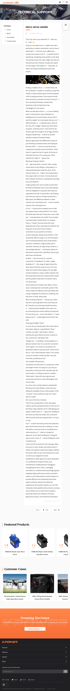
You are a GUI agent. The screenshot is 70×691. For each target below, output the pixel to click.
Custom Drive (11, 41)
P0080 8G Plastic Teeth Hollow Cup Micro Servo (42, 553)
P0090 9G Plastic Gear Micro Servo (15, 553)
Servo (9, 29)
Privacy (49, 688)
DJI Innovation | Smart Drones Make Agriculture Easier (15, 597)
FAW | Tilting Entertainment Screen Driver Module (42, 597)
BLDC (9, 33)
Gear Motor (10, 37)
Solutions (5, 652)
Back (37, 510)
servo (33, 42)
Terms (53, 688)
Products (4, 647)
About (4, 661)
